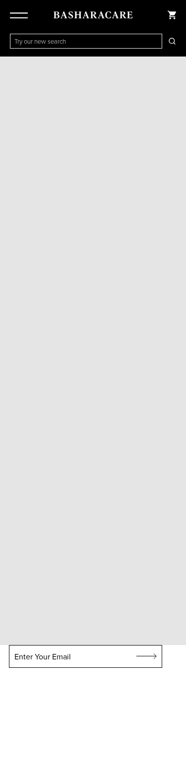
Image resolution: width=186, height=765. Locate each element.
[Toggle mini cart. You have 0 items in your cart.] (172, 15)
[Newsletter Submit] (146, 656)
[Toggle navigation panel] (21, 15)
